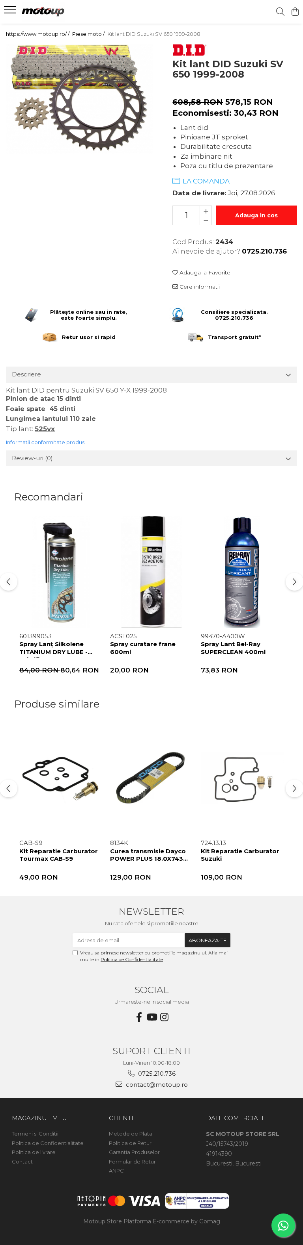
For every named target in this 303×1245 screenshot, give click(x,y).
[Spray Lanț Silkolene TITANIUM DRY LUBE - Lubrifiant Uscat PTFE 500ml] (60, 572)
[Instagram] (164, 1017)
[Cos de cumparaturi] (295, 12)
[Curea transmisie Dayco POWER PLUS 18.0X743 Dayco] (151, 779)
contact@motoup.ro (156, 1084)
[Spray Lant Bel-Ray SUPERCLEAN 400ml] (242, 572)
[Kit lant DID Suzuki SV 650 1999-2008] (79, 98)
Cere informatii (199, 286)
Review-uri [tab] (32, 458)
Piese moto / (89, 34)
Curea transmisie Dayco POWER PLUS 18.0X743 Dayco (148, 856)
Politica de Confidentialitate (132, 959)
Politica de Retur (130, 1143)
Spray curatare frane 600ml (143, 648)
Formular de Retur (132, 1161)
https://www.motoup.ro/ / (38, 34)
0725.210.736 (156, 1073)
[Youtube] (151, 1017)
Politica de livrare (34, 1152)
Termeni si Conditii (35, 1133)
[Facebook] (139, 1017)
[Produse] (11, 12)
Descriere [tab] (26, 374)
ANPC (116, 1170)
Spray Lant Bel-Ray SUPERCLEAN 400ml (233, 648)
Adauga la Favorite (204, 272)
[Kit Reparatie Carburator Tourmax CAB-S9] (60, 779)
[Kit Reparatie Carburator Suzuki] (242, 779)
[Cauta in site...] (280, 12)
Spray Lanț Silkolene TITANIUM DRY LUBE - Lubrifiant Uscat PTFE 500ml (53, 649)
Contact (22, 1161)
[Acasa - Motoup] (53, 12)
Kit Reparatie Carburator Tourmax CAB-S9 (58, 855)
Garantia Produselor (134, 1152)
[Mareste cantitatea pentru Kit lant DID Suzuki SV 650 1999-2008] (206, 211)
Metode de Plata (130, 1133)
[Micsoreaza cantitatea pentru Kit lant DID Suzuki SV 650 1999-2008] (206, 220)
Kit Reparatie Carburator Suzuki (240, 855)
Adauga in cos (256, 215)
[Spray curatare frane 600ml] (151, 572)
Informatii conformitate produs (45, 442)
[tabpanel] (79, 98)
